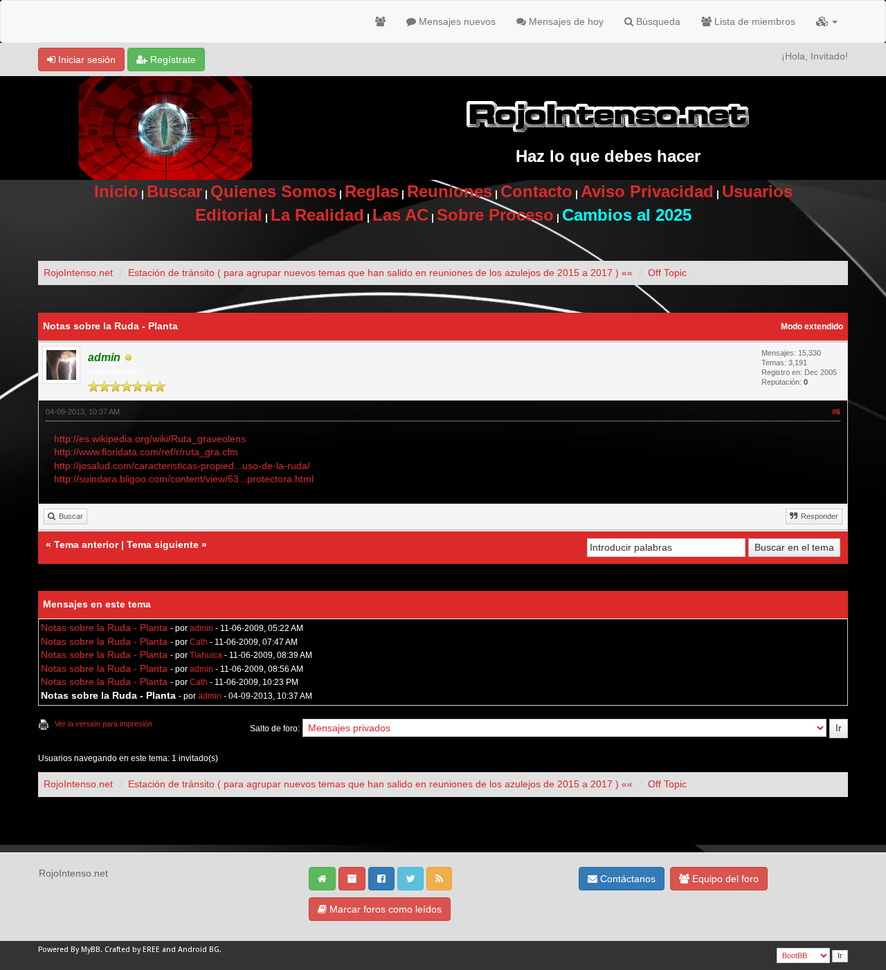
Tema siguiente (163, 544)
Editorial (228, 214)
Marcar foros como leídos (384, 909)
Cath (199, 642)
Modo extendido (812, 326)
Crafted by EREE (132, 949)
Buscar (174, 191)
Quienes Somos (273, 191)
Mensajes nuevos (456, 21)
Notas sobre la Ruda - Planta (104, 627)
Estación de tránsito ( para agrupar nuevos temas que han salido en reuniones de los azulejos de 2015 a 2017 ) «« (380, 272)
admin (201, 628)
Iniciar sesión (85, 59)
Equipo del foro (724, 878)
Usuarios (757, 191)
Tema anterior (86, 544)
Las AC (400, 214)
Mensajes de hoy (565, 21)
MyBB (90, 949)
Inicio (116, 191)
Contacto (536, 191)
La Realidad (317, 214)
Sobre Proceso (495, 214)
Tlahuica (206, 655)
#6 (836, 412)
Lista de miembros (753, 21)
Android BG (198, 949)
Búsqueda (656, 21)
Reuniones (449, 191)
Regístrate (171, 59)
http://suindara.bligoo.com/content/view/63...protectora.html (184, 478)
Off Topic (667, 272)
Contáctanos (626, 878)
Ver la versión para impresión (103, 724)
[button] (827, 21)
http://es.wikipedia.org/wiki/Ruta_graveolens (150, 438)
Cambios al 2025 (626, 214)
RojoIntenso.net (78, 272)
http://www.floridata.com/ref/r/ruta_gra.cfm (146, 451)
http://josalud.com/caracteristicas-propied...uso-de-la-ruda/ (182, 465)
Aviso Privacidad (647, 191)
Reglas (372, 191)
